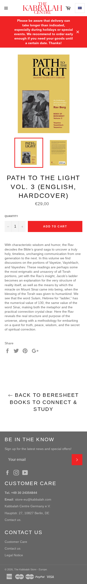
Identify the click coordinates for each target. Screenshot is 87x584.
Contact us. (13, 520)
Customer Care (16, 542)
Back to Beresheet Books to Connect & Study (44, 402)
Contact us (12, 548)
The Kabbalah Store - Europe (30, 569)
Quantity (11, 216)
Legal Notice (14, 555)
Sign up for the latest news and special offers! (38, 449)
